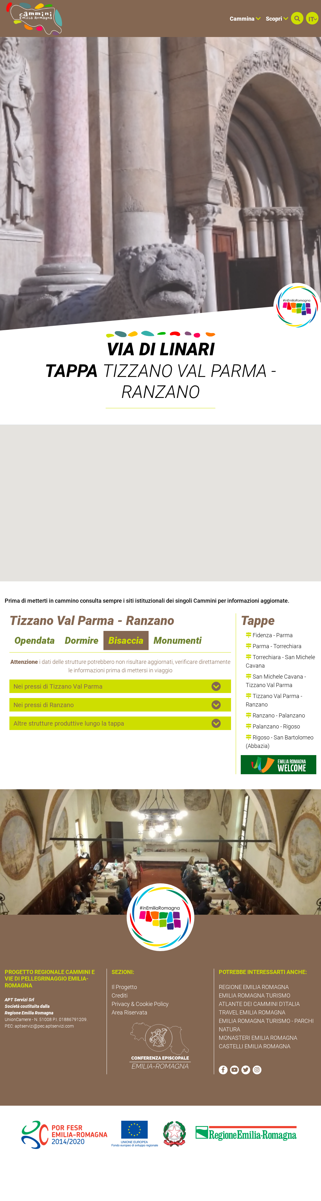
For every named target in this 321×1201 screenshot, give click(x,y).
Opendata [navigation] (34, 640)
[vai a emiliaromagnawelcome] (278, 764)
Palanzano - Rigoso (275, 726)
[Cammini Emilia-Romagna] (31, 18)
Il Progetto (124, 987)
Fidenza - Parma (272, 635)
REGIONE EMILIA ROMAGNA (254, 987)
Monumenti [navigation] (178, 640)
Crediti (120, 995)
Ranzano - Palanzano (278, 715)
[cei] (160, 1045)
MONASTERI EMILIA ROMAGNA (258, 1037)
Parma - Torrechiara (276, 646)
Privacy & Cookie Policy (140, 1004)
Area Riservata (129, 1012)
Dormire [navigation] (81, 640)
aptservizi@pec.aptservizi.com (44, 1026)
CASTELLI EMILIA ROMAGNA (254, 1046)
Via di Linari (161, 349)
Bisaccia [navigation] (126, 640)
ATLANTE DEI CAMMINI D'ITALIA (259, 1004)
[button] (297, 18)
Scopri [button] (274, 18)
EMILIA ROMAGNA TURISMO (254, 995)
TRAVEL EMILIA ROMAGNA (252, 1012)
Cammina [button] (243, 18)
